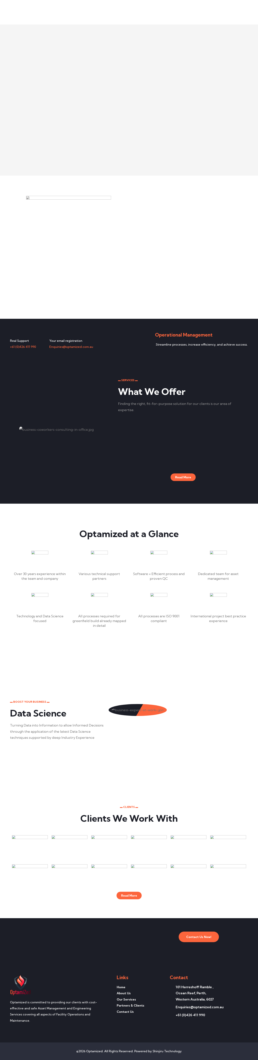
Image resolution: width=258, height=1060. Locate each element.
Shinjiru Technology (167, 1051)
